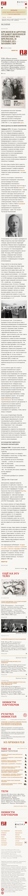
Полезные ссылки (20, 838)
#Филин (3, 801)
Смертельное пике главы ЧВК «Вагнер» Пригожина (10, 768)
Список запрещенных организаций (19, 843)
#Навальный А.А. (17, 795)
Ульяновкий (21, 203)
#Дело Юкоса (20, 794)
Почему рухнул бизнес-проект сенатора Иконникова (11, 761)
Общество (4, 838)
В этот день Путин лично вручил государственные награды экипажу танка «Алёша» (12, 771)
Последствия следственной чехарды (10, 781)
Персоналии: (14, 10)
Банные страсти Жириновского (12, 777)
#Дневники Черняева (19, 568)
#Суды (23, 795)
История (5, 24)
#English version (20, 800)
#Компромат (16, 798)
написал (21, 187)
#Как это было (13, 794)
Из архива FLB (14, 742)
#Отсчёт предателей (6, 800)
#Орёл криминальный (6, 798)
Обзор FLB (14, 50)
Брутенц (23, 491)
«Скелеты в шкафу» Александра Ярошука (11, 758)
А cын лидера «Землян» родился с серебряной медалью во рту (11, 775)
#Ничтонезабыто (20, 803)
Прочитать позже (6, 48)
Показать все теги (20, 806)
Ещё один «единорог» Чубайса (11, 763)
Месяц (22, 748)
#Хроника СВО (5, 794)
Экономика (4, 843)
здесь (22, 122)
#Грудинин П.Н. (5, 803)
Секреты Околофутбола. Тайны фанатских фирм (11, 784)
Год (26, 748)
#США (13, 800)
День (19, 748)
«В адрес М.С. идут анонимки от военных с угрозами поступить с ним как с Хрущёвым (14, 546)
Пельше (22, 170)
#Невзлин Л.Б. (9, 801)
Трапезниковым (5, 399)
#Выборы (14, 797)
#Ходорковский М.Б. (6, 797)
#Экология (12, 803)
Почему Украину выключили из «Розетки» (11, 755)
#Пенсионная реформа (20, 801)
